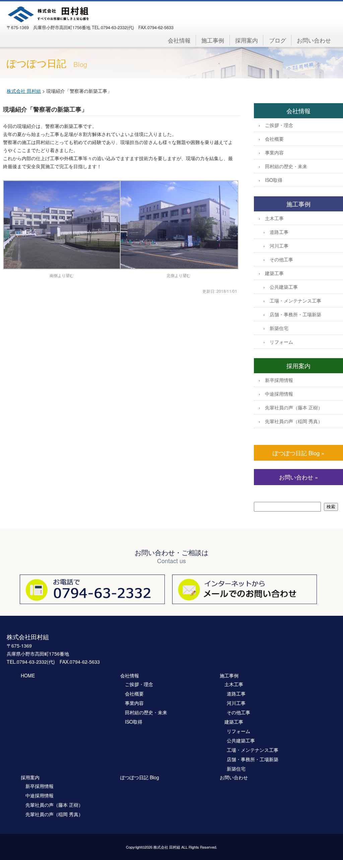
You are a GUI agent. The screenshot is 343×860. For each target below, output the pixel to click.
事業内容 (274, 152)
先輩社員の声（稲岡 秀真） (294, 421)
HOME (28, 675)
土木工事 (274, 218)
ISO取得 (273, 180)
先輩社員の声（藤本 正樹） (294, 407)
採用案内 (246, 40)
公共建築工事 (284, 286)
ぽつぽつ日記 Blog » (298, 453)
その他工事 (281, 259)
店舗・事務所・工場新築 (295, 314)
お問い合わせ (314, 40)
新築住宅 (279, 328)
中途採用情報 (279, 393)
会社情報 (179, 40)
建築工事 (274, 273)
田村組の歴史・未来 (286, 166)
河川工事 (279, 245)
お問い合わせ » (298, 477)
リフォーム (281, 341)
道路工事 (279, 231)
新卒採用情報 (279, 380)
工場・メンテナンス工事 (295, 300)
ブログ (277, 40)
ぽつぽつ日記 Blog (139, 777)
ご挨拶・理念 (279, 125)
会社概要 (274, 138)
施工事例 (212, 40)
